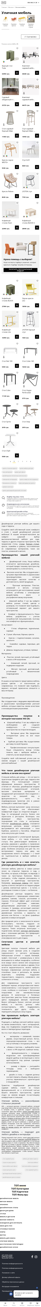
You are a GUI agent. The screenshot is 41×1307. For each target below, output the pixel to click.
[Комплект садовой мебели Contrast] (30, 55)
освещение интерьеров (10, 479)
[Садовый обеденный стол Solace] (10, 86)
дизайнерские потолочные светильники (15, 476)
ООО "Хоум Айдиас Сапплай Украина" (21, 1300)
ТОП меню (20, 1185)
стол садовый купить (32, 1170)
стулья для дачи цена (9, 1170)
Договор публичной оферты (11, 1277)
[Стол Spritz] (10, 411)
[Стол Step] (30, 411)
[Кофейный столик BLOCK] (10, 287)
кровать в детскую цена (16, 1118)
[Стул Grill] (30, 149)
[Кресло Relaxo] (10, 180)
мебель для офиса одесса (30, 1159)
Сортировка (31, 37)
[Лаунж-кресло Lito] (30, 287)
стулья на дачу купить (9, 1162)
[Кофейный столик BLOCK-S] (30, 209)
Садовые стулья (5, 24)
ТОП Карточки (20, 1191)
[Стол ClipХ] (10, 440)
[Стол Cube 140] (30, 350)
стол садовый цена (8, 1159)
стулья (21, 544)
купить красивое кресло (31, 1111)
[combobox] (32, 2)
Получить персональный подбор (20, 270)
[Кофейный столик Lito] (10, 319)
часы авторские (7, 472)
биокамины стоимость (9, 483)
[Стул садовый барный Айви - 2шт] (30, 117)
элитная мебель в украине (30, 1166)
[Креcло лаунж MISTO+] (10, 149)
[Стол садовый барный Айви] (10, 117)
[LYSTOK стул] (30, 180)
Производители (7, 1291)
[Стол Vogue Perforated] (30, 379)
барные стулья (32, 544)
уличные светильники (30, 931)
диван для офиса (20, 472)
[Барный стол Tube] (10, 55)
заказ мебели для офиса (10, 1166)
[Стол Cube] (10, 379)
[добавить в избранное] (17, 48)
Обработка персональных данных (13, 1282)
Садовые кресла (14, 24)
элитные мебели (33, 1162)
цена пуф (30, 1137)
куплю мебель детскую (26, 468)
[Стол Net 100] (10, 350)
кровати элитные (8, 487)
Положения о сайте (8, 1273)
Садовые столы (22, 24)
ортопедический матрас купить (12, 1173)
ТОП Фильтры (20, 1194)
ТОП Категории (20, 1188)
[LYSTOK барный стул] (30, 319)
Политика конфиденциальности (12, 1263)
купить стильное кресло (10, 468)
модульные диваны (20, 883)
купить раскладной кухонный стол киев (14, 490)
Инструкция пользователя (10, 1286)
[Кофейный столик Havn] (10, 209)
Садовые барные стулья (31, 25)
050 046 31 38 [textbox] (32, 2)
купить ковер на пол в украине (29, 479)
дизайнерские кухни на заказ (11, 1177)
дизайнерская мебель (19, 824)
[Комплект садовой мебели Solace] (30, 86)
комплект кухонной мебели (27, 1139)
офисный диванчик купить (27, 483)
